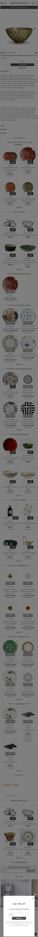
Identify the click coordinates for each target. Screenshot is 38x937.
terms (23, 925)
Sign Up (19, 918)
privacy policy (26, 925)
